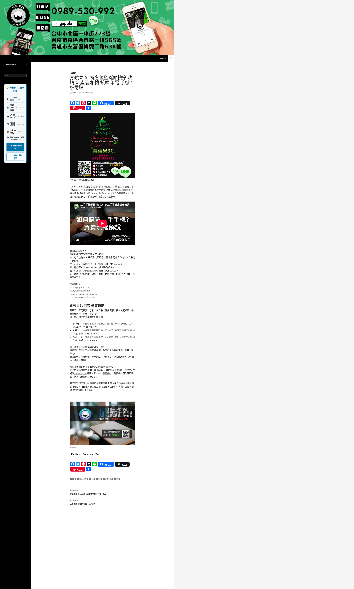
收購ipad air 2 (105, 193)
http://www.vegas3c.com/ (82, 297)
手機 (73, 479)
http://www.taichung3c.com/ (83, 293)
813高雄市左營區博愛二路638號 (97, 337)
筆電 (99, 479)
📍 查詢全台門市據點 (15, 147)
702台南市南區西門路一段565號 (97, 330)
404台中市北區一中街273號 (95, 323)
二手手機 (83, 190)
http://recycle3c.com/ (80, 290)
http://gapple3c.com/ (88, 270)
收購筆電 (117, 190)
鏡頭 (117, 479)
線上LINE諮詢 (96, 264)
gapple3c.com (80, 373)
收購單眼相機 (103, 186)
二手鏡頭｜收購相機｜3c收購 (82, 502)
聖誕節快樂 (108, 479)
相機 (92, 479)
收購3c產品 (83, 479)
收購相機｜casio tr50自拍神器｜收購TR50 (88, 492)
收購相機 (126, 190)
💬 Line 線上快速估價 (15, 156)
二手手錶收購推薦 (10, 64)
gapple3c (89, 93)
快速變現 (163, 58)
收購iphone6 (92, 193)
